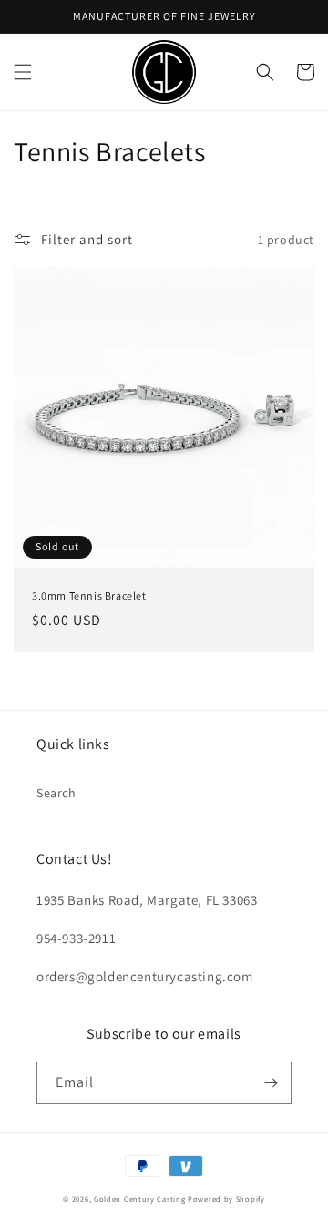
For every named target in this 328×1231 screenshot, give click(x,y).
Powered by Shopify (226, 1199)
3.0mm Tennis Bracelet (89, 595)
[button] (23, 72)
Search (56, 793)
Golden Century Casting (139, 1199)
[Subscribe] (271, 1083)
